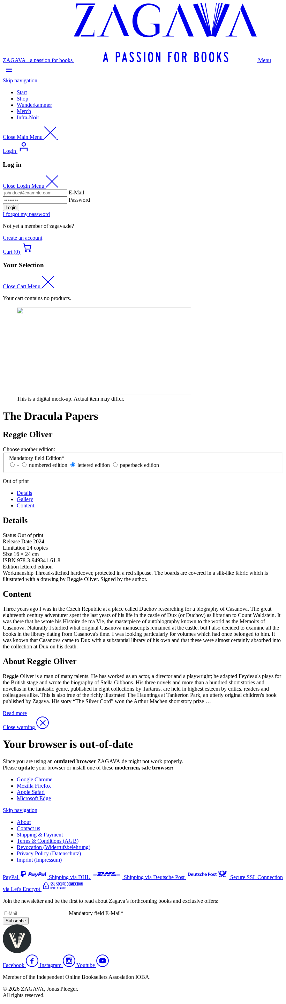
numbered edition (48, 465)
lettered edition (93, 465)
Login (11, 207)
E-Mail (76, 192)
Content (25, 505)
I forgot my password (26, 214)
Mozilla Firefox (34, 786)
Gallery (25, 499)
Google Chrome (34, 779)
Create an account (22, 238)
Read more (15, 713)
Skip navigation (20, 80)
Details (24, 493)
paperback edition (139, 465)
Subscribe (16, 920)
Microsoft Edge (34, 798)
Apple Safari (31, 792)
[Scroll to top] (17, 951)
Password (79, 200)
